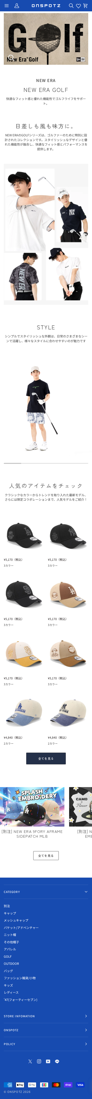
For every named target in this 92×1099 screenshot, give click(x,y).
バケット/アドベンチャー (21, 927)
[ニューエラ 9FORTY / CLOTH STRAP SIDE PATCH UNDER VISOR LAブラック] (24, 534)
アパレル (10, 949)
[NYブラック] (15, 566)
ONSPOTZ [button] (11, 1030)
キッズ (8, 985)
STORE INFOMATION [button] (19, 1016)
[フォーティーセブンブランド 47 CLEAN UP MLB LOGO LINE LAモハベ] (24, 712)
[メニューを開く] (6, 6)
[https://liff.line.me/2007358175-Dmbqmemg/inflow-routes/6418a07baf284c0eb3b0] (57, 1061)
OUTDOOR (11, 963)
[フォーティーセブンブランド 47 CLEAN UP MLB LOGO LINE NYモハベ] (68, 712)
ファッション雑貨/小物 (20, 978)
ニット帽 (10, 934)
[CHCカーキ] (68, 626)
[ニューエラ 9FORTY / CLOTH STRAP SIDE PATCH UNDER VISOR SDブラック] (24, 594)
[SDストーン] (59, 626)
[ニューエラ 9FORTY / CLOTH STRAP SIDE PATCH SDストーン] (24, 653)
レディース (11, 992)
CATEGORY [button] (12, 892)
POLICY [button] (9, 1044)
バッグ (8, 971)
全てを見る (46, 758)
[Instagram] (39, 1061)
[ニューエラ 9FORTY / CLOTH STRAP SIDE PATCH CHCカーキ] (68, 653)
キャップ (10, 913)
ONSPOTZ (14, 1092)
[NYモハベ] (15, 744)
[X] (30, 1061)
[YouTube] (48, 1061)
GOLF (8, 956)
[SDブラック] (24, 566)
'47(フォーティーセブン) (20, 999)
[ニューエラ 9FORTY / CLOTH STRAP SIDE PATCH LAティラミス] (68, 594)
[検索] (71, 6)
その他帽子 (11, 942)
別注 (7, 906)
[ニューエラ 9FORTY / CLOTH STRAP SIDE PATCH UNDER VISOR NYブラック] (68, 534)
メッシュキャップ (16, 920)
